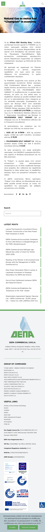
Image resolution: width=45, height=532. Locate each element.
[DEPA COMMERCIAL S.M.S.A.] (22, 4)
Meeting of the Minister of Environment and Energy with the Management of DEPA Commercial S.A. (22, 262)
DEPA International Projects (12, 417)
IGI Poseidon (8, 421)
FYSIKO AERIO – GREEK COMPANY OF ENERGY (19, 368)
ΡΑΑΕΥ (6, 408)
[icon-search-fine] (42, 3)
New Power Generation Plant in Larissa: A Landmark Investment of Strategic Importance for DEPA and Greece (21, 272)
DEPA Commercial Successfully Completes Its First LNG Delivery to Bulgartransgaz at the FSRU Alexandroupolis (22, 242)
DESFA (6, 412)
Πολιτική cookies (28, 527)
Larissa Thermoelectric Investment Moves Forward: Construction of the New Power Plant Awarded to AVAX (21, 231)
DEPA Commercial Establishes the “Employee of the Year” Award (18, 289)
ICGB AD (6, 424)
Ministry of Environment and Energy (15, 405)
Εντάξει (13, 527)
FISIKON (6, 410)
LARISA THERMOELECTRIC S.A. (14, 384)
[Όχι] (42, 522)
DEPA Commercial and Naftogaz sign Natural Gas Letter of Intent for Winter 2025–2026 (20, 252)
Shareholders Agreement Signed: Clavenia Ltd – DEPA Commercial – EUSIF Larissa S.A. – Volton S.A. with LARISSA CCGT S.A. (22, 298)
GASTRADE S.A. (9, 370)
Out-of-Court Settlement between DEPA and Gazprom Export (21, 281)
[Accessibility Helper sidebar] (42, 505)
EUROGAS (7, 419)
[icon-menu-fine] (3, 4)
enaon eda (7, 415)
